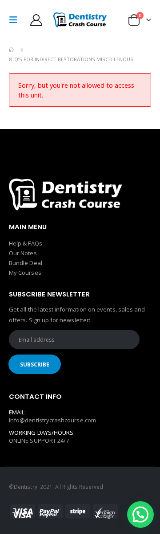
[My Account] (36, 20)
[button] (140, 514)
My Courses (25, 273)
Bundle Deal (25, 263)
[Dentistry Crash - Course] (80, 19)
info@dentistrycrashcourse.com (52, 420)
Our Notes (23, 253)
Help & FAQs (25, 243)
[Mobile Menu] (16, 19)
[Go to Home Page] (12, 50)
